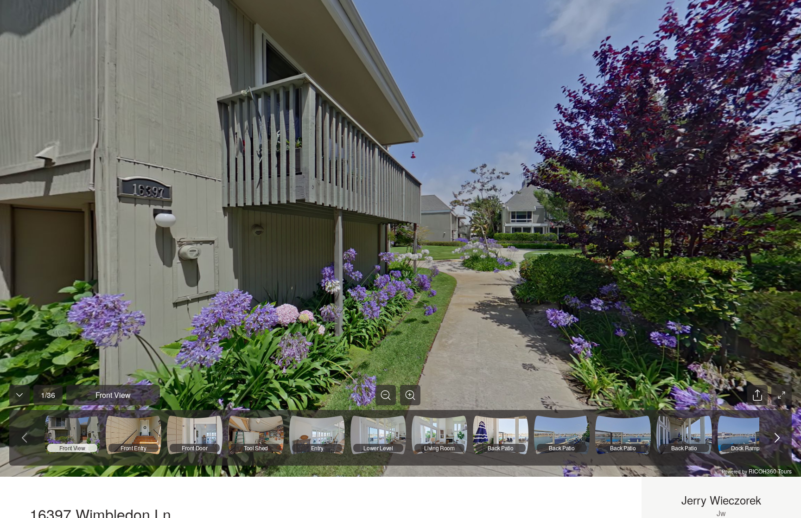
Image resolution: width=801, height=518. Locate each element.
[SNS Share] (757, 395)
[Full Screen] (781, 395)
